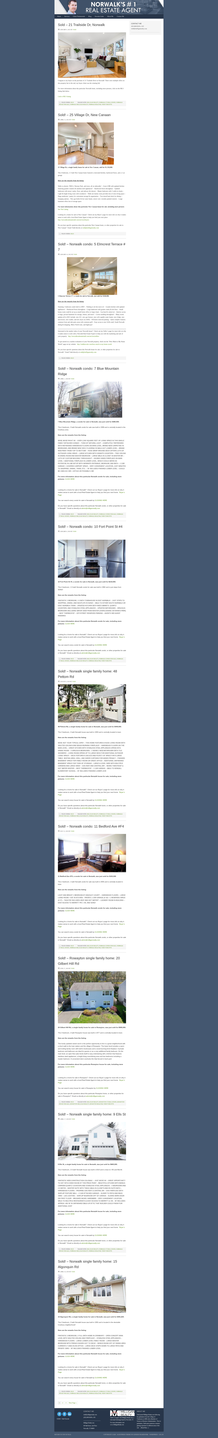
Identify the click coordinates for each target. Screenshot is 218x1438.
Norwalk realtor (95, 104)
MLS (64, 96)
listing (69, 96)
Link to (60, 96)
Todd (74, 29)
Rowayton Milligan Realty (79, 1104)
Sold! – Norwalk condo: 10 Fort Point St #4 (90, 526)
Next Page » (73, 1403)
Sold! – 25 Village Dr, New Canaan (84, 115)
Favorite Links (99, 16)
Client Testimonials (79, 16)
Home (59, 16)
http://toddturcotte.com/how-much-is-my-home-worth (94, 344)
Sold (72, 102)
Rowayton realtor (96, 1104)
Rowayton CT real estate (108, 1102)
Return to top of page (62, 1434)
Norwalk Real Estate (106, 7)
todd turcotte (107, 104)
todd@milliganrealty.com (91, 228)
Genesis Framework (140, 1434)
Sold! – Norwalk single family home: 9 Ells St (92, 1114)
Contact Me (120, 16)
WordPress (153, 1434)
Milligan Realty (92, 102)
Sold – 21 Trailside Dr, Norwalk (81, 25)
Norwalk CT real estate (107, 102)
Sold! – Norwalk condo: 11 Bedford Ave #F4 (91, 826)
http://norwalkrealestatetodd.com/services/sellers (83, 336)
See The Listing (63, 209)
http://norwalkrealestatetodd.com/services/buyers (73, 220)
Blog (89, 16)
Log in (161, 1434)
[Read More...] (145, 1428)
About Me (110, 16)
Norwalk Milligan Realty (79, 104)
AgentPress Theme (124, 1434)
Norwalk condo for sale (107, 514)
